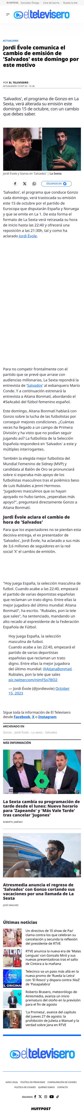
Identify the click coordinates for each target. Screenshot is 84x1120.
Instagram (47, 716)
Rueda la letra (71, 2)
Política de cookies (25, 1087)
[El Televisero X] (40, 1097)
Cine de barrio (51, 2)
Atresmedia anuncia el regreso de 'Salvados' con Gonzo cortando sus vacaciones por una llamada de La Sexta (39, 891)
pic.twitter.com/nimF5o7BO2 (33, 680)
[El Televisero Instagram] (45, 1097)
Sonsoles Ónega (30, 2)
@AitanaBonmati (57, 669)
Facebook (22, 716)
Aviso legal (12, 1082)
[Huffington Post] (41, 1109)
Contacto (62, 1087)
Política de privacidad (33, 1082)
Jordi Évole (28, 236)
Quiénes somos (46, 1087)
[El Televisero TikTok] (57, 1097)
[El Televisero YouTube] (52, 1097)
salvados (51, 732)
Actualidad (10, 40)
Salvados (34, 385)
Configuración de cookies (62, 1082)
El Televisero (18, 82)
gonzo (7, 732)
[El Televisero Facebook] (35, 1097)
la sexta (36, 732)
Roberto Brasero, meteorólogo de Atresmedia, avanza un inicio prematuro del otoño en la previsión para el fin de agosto (53, 998)
